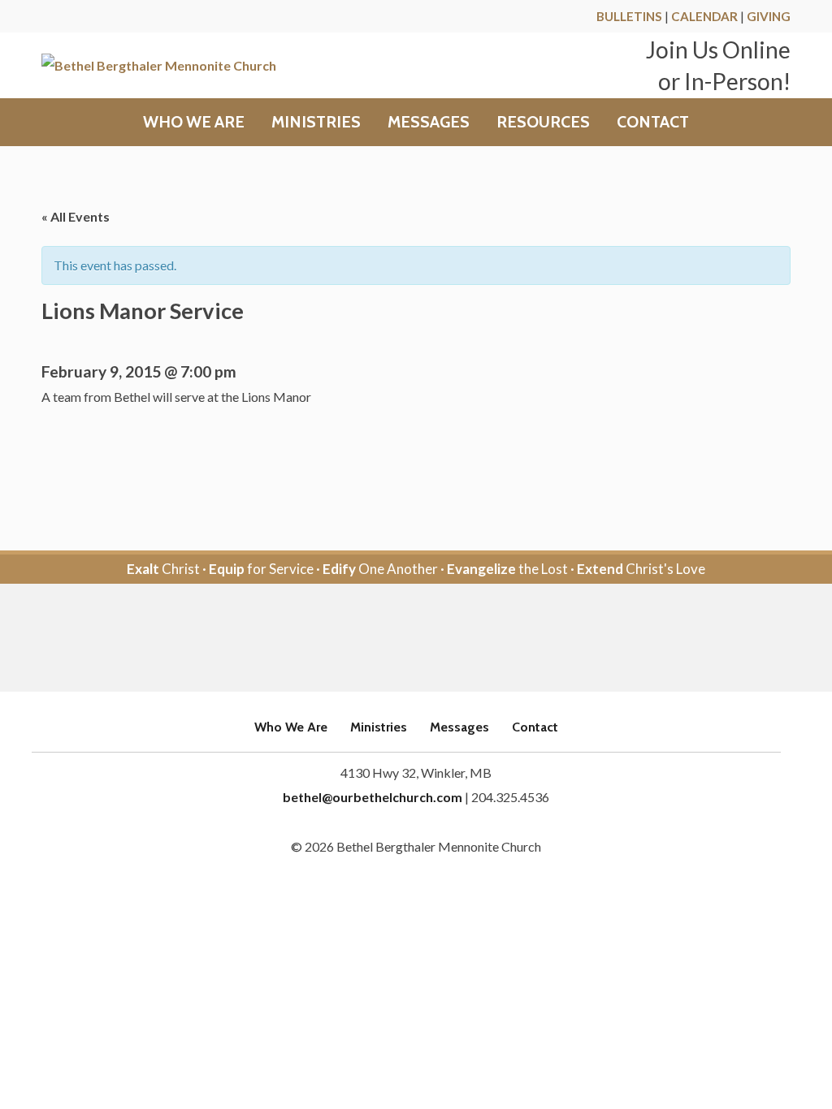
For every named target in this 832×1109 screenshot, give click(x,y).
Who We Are (194, 122)
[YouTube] (438, 638)
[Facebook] (393, 638)
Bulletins (629, 16)
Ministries (316, 122)
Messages (429, 122)
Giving (769, 16)
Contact (653, 122)
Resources (543, 122)
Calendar (704, 16)
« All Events (75, 216)
